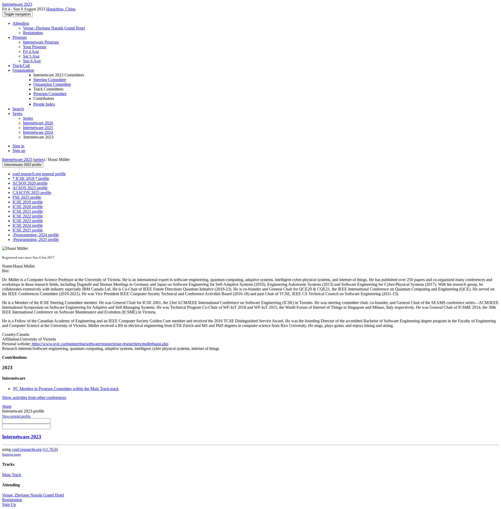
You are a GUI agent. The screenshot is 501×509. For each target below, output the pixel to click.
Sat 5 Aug (31, 56)
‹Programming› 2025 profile (36, 239)
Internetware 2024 (38, 132)
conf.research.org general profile (39, 174)
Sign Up (9, 504)
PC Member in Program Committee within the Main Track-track (66, 388)
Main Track (11, 474)
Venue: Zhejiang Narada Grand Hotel (54, 28)
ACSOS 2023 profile (30, 188)
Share (6, 406)
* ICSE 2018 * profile (31, 178)
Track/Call (21, 65)
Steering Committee (49, 79)
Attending (21, 23)
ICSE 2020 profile (28, 206)
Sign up (19, 150)
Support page (11, 454)
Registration (33, 33)
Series (28, 118)
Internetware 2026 (38, 123)
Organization (23, 70)
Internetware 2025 (38, 127)
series (39, 159)
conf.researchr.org (26, 449)
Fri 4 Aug (31, 51)
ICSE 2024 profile (28, 225)
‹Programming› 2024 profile (36, 235)
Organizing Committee (52, 84)
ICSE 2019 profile (28, 202)
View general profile (16, 416)
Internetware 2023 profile (22, 165)
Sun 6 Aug (32, 61)
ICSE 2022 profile (28, 216)
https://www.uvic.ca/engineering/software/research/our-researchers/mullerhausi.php (99, 344)
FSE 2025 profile (27, 197)
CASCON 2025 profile (32, 192)
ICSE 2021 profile (28, 211)
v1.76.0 (50, 449)
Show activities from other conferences (34, 397)
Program (20, 37)
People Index (44, 104)
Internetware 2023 (17, 159)
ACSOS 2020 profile (30, 183)
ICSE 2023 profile (28, 221)
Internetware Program (41, 42)
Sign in (18, 146)
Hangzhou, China (60, 9)
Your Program (34, 47)
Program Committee (50, 94)
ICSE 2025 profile (28, 230)
